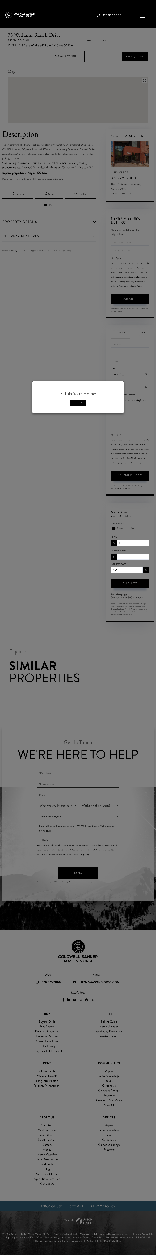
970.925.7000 (111, 15)
